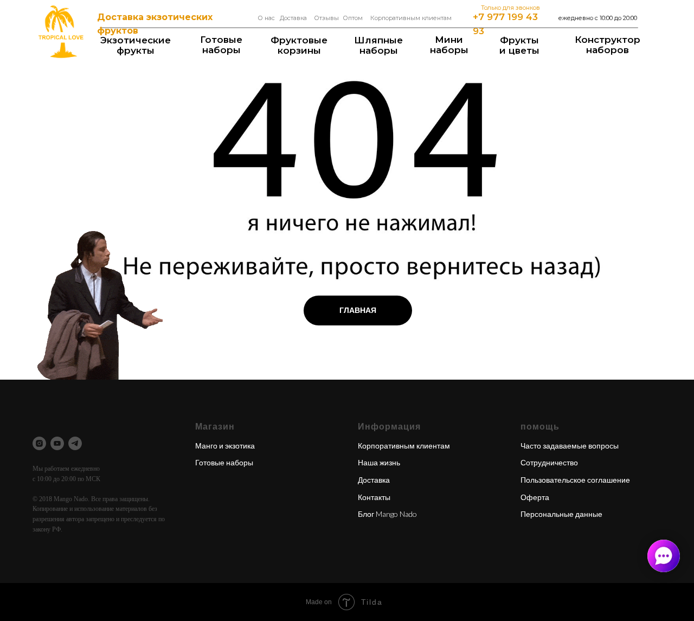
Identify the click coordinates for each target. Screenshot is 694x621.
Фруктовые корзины (299, 45)
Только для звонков (510, 7)
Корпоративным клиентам (411, 18)
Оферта (534, 497)
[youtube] (57, 443)
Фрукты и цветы (519, 45)
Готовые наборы (221, 44)
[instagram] (39, 443)
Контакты (374, 497)
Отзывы (326, 18)
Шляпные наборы (378, 45)
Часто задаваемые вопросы (569, 445)
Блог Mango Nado (387, 513)
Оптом (353, 18)
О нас (266, 18)
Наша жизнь (379, 462)
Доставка (293, 18)
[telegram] (75, 443)
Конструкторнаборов (607, 44)
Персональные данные (561, 513)
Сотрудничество (549, 462)
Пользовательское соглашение (575, 479)
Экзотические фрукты (135, 45)
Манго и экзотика (225, 445)
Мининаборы (449, 44)
